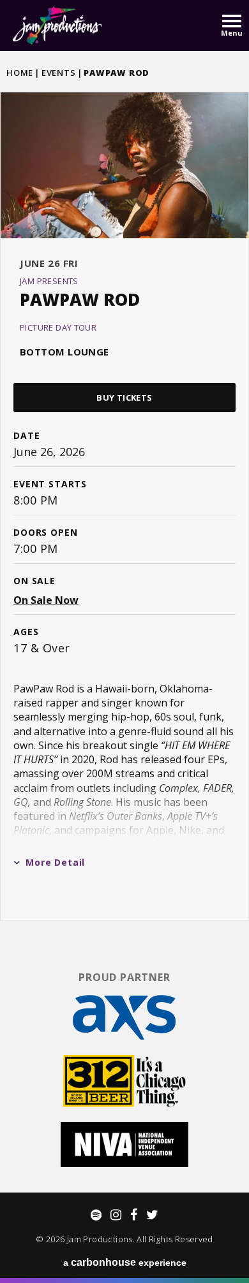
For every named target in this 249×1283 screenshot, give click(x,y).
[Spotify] (96, 1214)
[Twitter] (152, 1214)
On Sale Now (46, 600)
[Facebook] (133, 1214)
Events (59, 72)
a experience (124, 1262)
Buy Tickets (124, 397)
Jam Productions (57, 25)
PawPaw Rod (80, 299)
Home (19, 72)
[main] (124, 505)
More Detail (55, 862)
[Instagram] (115, 1214)
